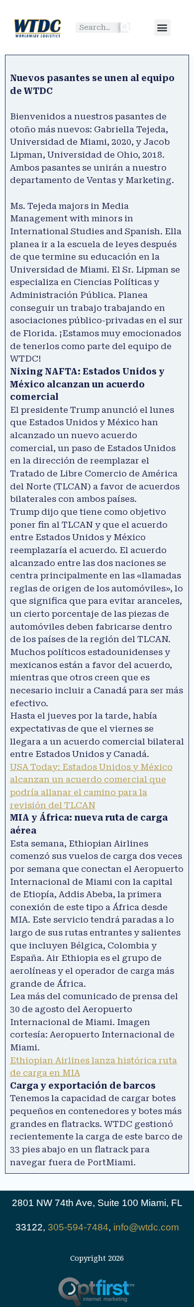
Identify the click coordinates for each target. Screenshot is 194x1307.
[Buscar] (125, 27)
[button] (162, 27)
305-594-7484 (78, 1227)
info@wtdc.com (146, 1227)
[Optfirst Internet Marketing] (97, 1292)
